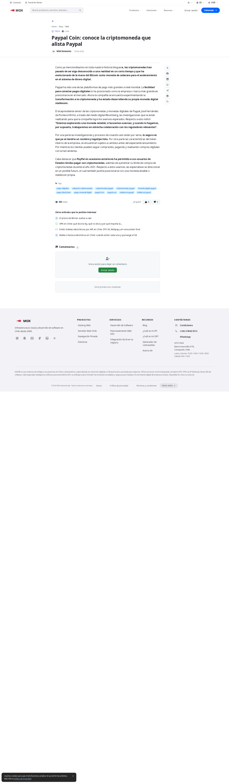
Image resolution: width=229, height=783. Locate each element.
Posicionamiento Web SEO (120, 332)
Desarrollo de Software (121, 325)
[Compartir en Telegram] (167, 90)
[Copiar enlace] (167, 101)
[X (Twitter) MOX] (54, 338)
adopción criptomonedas (82, 188)
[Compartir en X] (167, 67)
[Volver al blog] (53, 21)
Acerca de (147, 350)
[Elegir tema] (190, 3)
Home (54, 26)
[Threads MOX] (24, 338)
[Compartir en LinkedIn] (167, 79)
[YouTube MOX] (32, 338)
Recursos (168, 10)
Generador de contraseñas (149, 343)
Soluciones (151, 10)
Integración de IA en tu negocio (121, 341)
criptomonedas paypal (126, 188)
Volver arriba (167, 385)
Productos (134, 10)
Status (99, 385)
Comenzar (209, 10)
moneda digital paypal (147, 188)
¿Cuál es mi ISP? (150, 336)
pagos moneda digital (83, 192)
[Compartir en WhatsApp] (167, 84)
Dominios (82, 341)
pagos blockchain (64, 192)
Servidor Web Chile (87, 330)
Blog (61, 26)
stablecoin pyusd (144, 192)
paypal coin (99, 192)
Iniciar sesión (191, 10)
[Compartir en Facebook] (167, 73)
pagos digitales (63, 188)
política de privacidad (22, 778)
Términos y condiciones (146, 385)
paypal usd (111, 192)
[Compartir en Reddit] (167, 95)
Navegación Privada (88, 336)
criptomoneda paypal (104, 188)
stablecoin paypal (127, 192)
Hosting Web (84, 325)
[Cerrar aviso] (73, 776)
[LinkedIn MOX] (47, 338)
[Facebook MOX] (39, 338)
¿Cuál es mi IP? (150, 330)
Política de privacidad (119, 385)
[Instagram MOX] (17, 338)
